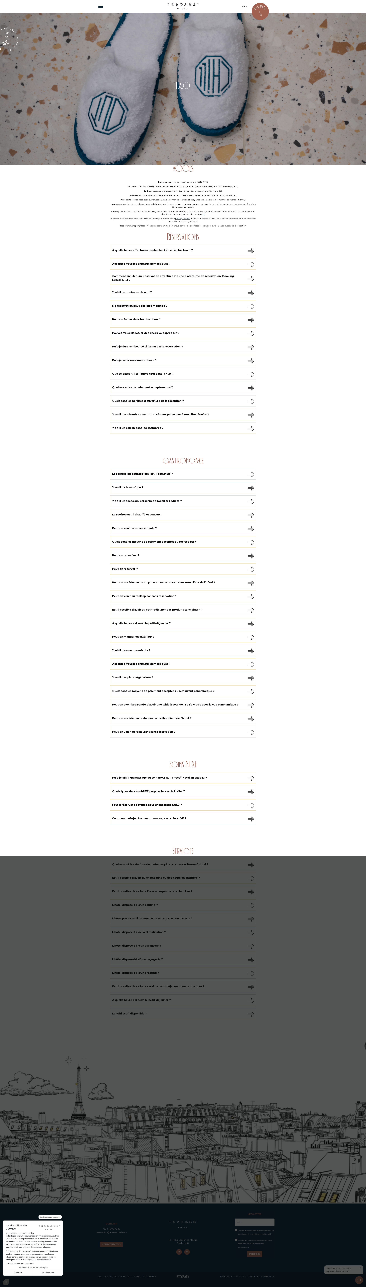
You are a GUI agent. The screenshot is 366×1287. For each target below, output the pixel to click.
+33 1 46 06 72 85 (111, 1229)
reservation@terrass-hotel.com (111, 1232)
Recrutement (134, 1276)
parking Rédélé (182, 219)
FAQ (100, 1276)
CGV (242, 1276)
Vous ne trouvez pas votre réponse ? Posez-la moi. (338, 1270)
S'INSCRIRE (254, 1254)
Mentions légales (229, 1276)
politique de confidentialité (260, 1276)
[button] (245, 6)
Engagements (149, 1276)
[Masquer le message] (360, 1267)
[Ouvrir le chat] (359, 1280)
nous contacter (111, 1244)
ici (203, 214)
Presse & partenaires (114, 1276)
